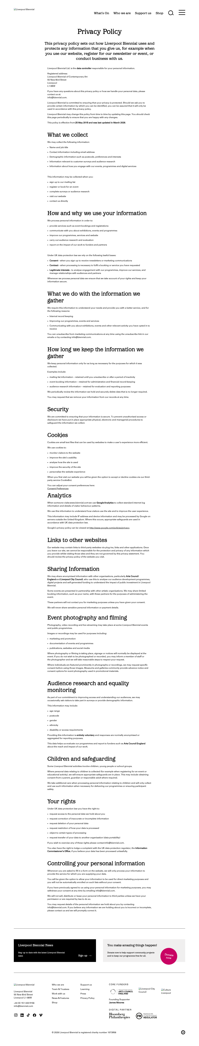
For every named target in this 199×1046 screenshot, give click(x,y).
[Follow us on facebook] (34, 1015)
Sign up (82, 956)
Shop (54, 1003)
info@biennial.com (23, 1006)
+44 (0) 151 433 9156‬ (24, 1003)
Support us (86, 985)
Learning (84, 989)
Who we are (58, 985)
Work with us (58, 994)
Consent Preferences (57, 489)
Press (83, 994)
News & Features (60, 998)
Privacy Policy (87, 998)
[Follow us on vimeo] (41, 1015)
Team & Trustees (60, 989)
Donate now (169, 956)
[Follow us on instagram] (16, 1015)
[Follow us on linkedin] (22, 1015)
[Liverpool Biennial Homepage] (24, 12)
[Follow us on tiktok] (28, 1015)
